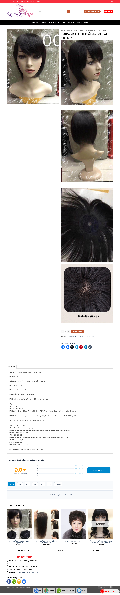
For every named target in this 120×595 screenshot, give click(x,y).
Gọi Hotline (67, 590)
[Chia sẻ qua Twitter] (72, 347)
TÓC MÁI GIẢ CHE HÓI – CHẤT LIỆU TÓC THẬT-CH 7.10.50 (46, 542)
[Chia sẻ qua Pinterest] (81, 347)
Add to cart (77, 331)
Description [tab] (11, 366)
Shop (64, 23)
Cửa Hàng (51, 590)
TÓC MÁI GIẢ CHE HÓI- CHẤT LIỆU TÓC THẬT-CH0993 (19, 542)
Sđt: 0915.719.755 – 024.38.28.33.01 (15, 1)
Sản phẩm (71, 23)
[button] (112, 1)
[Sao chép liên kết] (90, 347)
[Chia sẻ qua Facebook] (63, 347)
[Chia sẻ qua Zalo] (67, 347)
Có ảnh (58, 484)
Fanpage (84, 590)
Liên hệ (79, 23)
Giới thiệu (43, 23)
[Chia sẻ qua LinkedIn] (85, 347)
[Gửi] (68, 11)
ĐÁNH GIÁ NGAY (98, 470)
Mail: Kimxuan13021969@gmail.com (34, 1)
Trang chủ (35, 23)
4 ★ (27, 484)
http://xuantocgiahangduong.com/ (28, 572)
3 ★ (35, 484)
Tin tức (86, 23)
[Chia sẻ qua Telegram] (76, 347)
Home (63, 31)
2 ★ (42, 484)
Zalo (40, 590)
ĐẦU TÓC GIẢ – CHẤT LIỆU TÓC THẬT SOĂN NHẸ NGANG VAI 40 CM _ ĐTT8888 (100, 542)
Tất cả (11, 484)
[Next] (113, 529)
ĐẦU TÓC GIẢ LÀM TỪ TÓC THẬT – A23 (73, 541)
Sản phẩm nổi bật (54, 23)
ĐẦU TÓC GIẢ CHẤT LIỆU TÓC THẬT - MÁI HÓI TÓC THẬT (93, 31)
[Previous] (6, 529)
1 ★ (50, 484)
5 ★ (20, 484)
